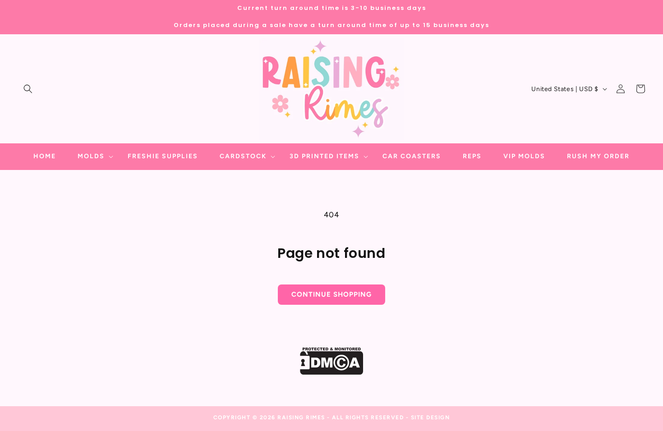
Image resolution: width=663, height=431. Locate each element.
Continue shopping (331, 294)
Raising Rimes (301, 417)
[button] (28, 89)
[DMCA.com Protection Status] (332, 372)
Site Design (430, 417)
